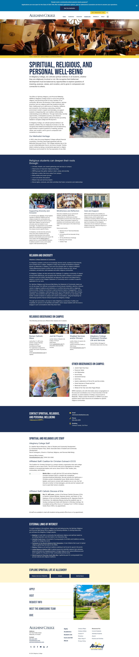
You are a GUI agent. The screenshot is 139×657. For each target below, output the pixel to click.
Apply (64, 16)
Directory (80, 636)
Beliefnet (35, 535)
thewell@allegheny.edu (36, 457)
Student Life (87, 16)
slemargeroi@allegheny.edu (80, 414)
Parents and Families (97, 638)
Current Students (96, 631)
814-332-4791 (76, 420)
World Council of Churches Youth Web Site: (45, 555)
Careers (80, 633)
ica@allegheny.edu (58, 344)
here (102, 343)
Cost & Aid (79, 16)
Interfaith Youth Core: (38, 539)
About (102, 16)
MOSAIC (42, 215)
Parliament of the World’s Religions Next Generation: (47, 543)
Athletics (95, 16)
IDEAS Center (44, 238)
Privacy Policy (82, 641)
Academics (71, 16)
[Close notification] (137, 6)
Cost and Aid (68, 638)
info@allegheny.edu (34, 640)
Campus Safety (82, 631)
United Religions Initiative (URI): (41, 549)
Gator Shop (81, 638)
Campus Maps (82, 628)
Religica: (34, 547)
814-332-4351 (33, 639)
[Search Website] (107, 12)
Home (30, 56)
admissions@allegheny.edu (36, 642)
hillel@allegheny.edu (78, 347)
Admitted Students (97, 633)
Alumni (94, 636)
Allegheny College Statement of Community (42, 259)
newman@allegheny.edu (38, 352)
